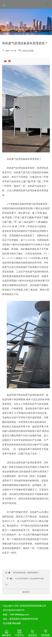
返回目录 (26, 592)
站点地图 (7, 623)
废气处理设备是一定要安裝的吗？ (22, 572)
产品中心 (19, 635)
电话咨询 (32, 635)
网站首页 (6, 635)
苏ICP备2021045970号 (14, 610)
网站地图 (16, 623)
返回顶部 (45, 635)
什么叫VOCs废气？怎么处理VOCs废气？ (24, 581)
